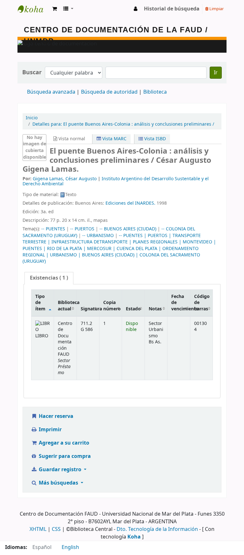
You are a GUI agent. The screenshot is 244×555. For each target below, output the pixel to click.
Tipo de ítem (40, 302)
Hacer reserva (55, 416)
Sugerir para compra (64, 456)
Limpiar (216, 9)
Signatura (90, 309)
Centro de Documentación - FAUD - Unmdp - (34, 9)
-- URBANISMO (98, 235)
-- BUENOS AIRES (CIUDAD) (127, 229)
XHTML (38, 529)
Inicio (31, 118)
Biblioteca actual (67, 305)
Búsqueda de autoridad (109, 92)
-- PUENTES (53, 229)
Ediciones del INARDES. (130, 203)
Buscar (32, 72)
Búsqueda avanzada (51, 92)
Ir (216, 72)
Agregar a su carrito (63, 443)
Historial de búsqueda (172, 9)
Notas (155, 309)
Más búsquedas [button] (58, 483)
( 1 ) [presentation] (49, 278)
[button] (54, 9)
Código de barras (202, 302)
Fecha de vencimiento (180, 302)
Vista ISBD (154, 138)
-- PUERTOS (82, 229)
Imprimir (49, 429)
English (70, 547)
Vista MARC (113, 138)
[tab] (48, 278)
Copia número (112, 305)
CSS (56, 529)
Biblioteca (155, 92)
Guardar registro (60, 469)
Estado (133, 309)
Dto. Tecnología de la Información (157, 529)
